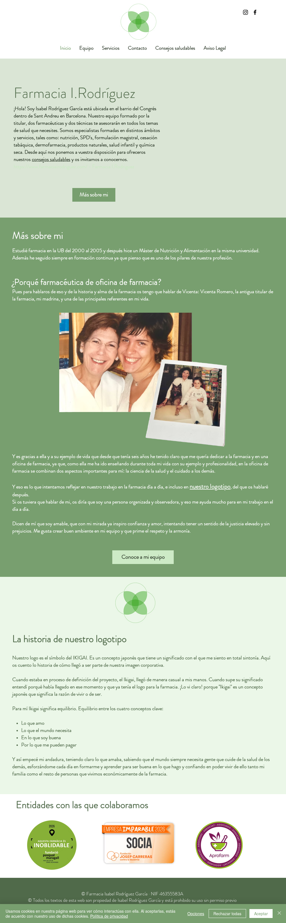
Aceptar (261, 913)
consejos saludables (51, 159)
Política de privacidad (109, 916)
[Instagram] (245, 12)
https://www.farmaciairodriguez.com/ (50, 166)
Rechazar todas (227, 913)
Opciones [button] (195, 913)
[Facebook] (255, 12)
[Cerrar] (279, 913)
